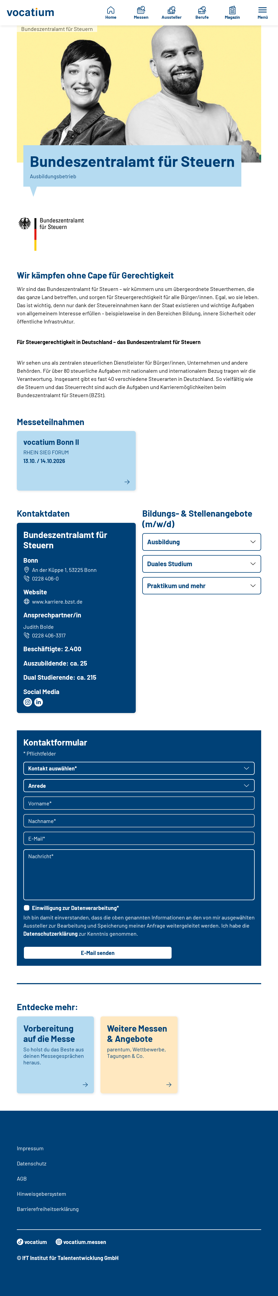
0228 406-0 (45, 578)
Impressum (30, 1148)
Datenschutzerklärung (50, 933)
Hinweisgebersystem (41, 1193)
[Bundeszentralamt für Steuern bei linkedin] (38, 702)
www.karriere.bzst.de (57, 601)
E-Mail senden (98, 953)
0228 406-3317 (48, 635)
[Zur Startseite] (30, 12)
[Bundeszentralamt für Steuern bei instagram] (27, 702)
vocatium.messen (84, 1242)
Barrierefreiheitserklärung (48, 1209)
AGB (22, 1178)
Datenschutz (31, 1163)
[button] (202, 542)
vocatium (35, 1242)
